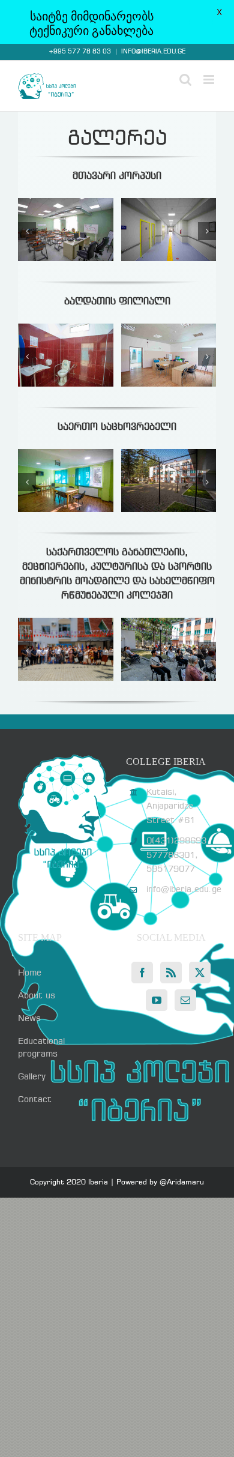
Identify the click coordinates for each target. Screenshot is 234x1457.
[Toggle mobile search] (185, 79)
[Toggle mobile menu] (209, 79)
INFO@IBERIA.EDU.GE (153, 52)
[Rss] (171, 972)
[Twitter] (200, 972)
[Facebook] (142, 972)
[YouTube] (156, 1000)
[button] (27, 231)
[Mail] (185, 1000)
